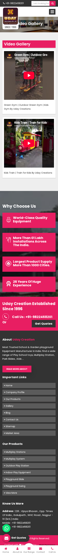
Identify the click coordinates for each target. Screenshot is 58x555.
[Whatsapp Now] (6, 528)
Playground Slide (14, 479)
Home (8, 385)
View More (11, 492)
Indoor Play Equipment (18, 472)
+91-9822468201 (14, 3)
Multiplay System (15, 458)
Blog (7, 412)
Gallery (9, 406)
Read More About (16, 369)
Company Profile (14, 392)
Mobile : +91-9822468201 (16, 523)
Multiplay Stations (15, 452)
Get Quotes (43, 324)
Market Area (12, 433)
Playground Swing (15, 486)
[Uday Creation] (10, 18)
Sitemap (10, 426)
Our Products (12, 399)
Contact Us (11, 419)
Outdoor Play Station (17, 465)
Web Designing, (47, 545)
